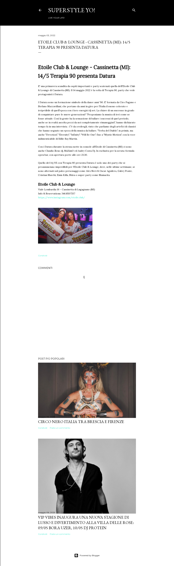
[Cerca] (134, 9)
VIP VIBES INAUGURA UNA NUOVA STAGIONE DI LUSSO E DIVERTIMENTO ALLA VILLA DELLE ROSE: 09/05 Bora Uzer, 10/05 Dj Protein (86, 522)
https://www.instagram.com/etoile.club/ (61, 197)
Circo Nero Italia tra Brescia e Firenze (81, 421)
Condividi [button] (42, 255)
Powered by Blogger (90, 555)
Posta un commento (60, 428)
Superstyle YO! (71, 10)
